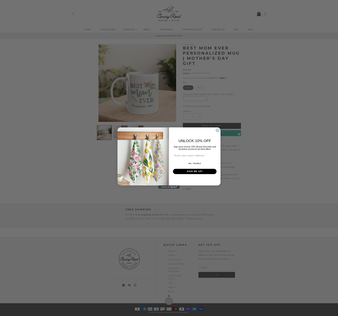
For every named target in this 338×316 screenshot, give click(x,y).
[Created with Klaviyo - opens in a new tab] (169, 187)
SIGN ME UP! (195, 171)
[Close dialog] (217, 130)
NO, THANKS (195, 163)
